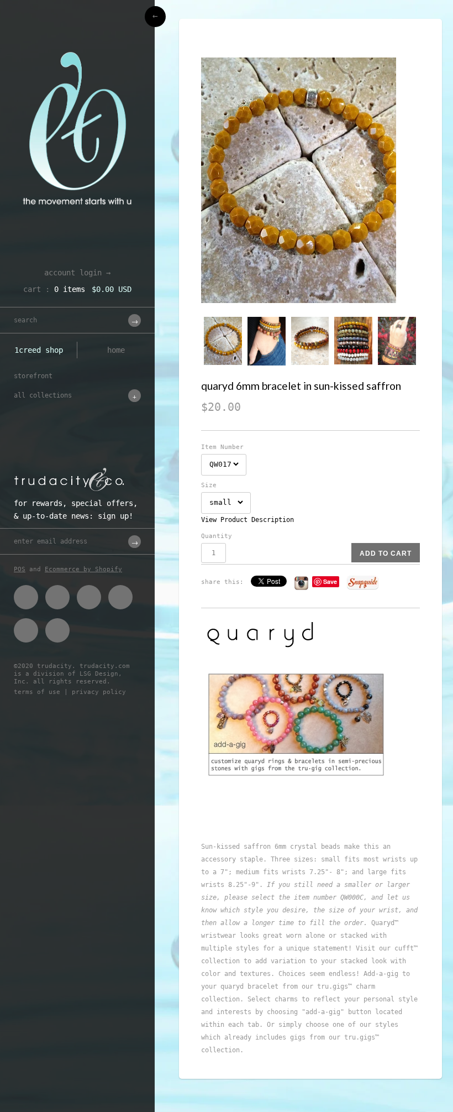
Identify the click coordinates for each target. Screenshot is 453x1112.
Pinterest (89, 597)
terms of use (37, 692)
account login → (77, 272)
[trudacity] (77, 36)
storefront (33, 376)
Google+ (120, 597)
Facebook (26, 597)
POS (19, 569)
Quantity (216, 536)
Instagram (26, 630)
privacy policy (99, 692)
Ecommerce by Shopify (83, 569)
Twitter (57, 597)
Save (330, 581)
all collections (43, 395)
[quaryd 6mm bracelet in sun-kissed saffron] (310, 180)
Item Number (222, 447)
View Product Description (247, 520)
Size (209, 485)
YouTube (57, 630)
